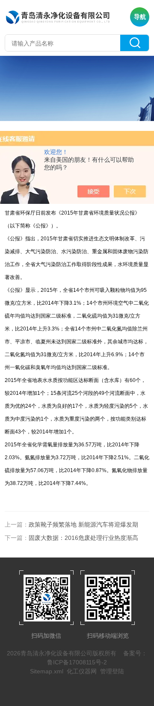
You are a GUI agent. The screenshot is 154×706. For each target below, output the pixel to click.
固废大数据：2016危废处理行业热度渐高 (83, 537)
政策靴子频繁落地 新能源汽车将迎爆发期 (83, 524)
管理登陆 (112, 671)
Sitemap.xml (46, 671)
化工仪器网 (82, 671)
